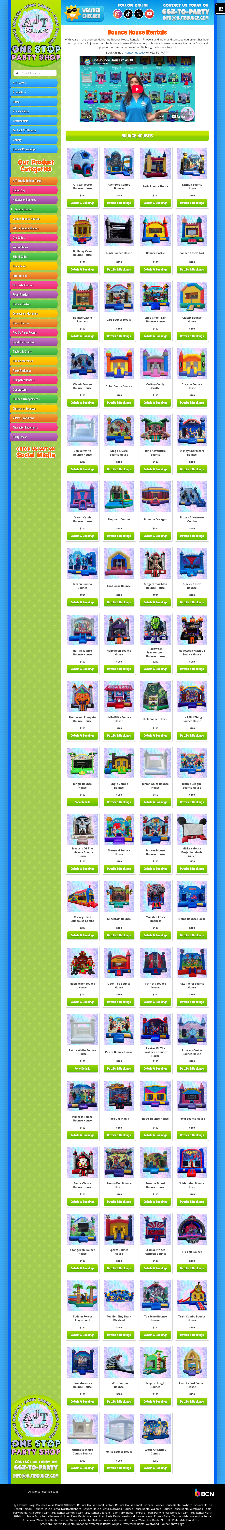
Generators (20, 389)
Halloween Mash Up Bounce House (192, 652)
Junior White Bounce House (155, 785)
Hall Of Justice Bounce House (82, 652)
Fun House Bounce (119, 586)
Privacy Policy (21, 111)
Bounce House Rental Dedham (134, 1505)
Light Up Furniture (24, 342)
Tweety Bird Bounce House (192, 1385)
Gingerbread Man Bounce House (155, 586)
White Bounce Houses (26, 228)
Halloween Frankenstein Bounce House (155, 652)
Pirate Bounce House (119, 1052)
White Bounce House (118, 1451)
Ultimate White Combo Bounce (82, 1451)
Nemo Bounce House (192, 919)
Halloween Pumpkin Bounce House (82, 719)
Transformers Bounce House (82, 1385)
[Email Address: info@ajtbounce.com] (36, 1476)
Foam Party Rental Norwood (44, 1516)
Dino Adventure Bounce (155, 452)
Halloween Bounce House (119, 652)
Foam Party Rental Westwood (116, 1516)
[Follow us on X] (138, 14)
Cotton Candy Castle (155, 386)
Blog (32, 1505)
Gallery (17, 140)
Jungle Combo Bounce (119, 785)
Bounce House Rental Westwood (183, 1509)
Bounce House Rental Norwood (102, 1509)
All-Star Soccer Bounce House (82, 186)
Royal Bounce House (192, 1118)
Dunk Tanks (20, 266)
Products (18, 92)
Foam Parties (21, 294)
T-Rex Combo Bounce (119, 1385)
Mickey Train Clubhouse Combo (82, 919)
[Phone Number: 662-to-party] (36, 1468)
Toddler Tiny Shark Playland (118, 1318)
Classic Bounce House (192, 319)
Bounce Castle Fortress (82, 319)
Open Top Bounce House (118, 985)
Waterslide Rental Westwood (141, 1524)
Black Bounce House (119, 253)
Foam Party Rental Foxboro (128, 1512)
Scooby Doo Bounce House (119, 1185)
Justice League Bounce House (192, 785)
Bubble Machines (23, 361)
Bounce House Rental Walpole (142, 1509)
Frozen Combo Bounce (82, 586)
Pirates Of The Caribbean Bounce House (155, 1052)
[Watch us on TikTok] (127, 14)
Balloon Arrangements (26, 399)
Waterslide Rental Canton (52, 1520)
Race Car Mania (119, 1118)
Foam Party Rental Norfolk (163, 1512)
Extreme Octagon (155, 519)
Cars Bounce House (118, 319)
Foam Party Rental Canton (58, 1512)
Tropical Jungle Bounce (155, 1385)
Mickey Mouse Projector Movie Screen (192, 852)
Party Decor (20, 437)
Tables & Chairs (22, 351)
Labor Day (19, 190)
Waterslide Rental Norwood (71, 1524)
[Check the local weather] (85, 14)
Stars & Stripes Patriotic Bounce (155, 1251)
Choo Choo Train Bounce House (155, 319)
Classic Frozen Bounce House (82, 386)
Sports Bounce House (119, 1251)
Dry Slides (19, 237)
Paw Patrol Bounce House (192, 985)
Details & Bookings (82, 203)
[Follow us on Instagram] (117, 14)
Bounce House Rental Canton (95, 1505)
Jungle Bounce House (82, 785)
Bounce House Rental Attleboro (55, 1505)
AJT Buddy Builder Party (27, 180)
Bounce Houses (23, 209)
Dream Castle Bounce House (82, 519)
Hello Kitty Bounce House (119, 719)
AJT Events (19, 83)
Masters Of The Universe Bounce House (82, 852)
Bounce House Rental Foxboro (173, 1505)
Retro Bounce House (155, 1118)
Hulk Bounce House (155, 719)
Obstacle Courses (23, 285)
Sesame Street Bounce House (155, 1185)
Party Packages (22, 370)
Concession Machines (25, 313)
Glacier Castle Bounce (192, 586)
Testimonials (20, 121)
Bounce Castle (155, 253)
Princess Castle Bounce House (192, 1052)
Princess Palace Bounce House (82, 1118)
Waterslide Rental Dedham (86, 1520)
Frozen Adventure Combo (192, 519)
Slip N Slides (20, 257)
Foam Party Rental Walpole (80, 1516)
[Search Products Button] (17, 73)
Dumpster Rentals (24, 380)
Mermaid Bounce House (119, 852)
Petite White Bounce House (82, 1052)
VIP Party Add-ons (23, 418)
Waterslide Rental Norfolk (154, 1520)
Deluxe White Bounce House (82, 452)
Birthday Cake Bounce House (82, 253)
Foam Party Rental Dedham (93, 1512)
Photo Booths (21, 323)
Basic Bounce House (155, 186)
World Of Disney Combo (155, 1451)
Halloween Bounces (24, 199)
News (148, 1516)
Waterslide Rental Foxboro (120, 1520)
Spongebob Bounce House (82, 1251)
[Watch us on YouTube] (148, 14)
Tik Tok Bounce (192, 1252)
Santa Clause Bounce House (82, 1185)
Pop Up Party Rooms (25, 332)
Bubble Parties (22, 304)
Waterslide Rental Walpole (105, 1524)
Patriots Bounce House (155, 985)
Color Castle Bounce (119, 386)
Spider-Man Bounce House (192, 1185)
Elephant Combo (119, 519)
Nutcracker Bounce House (82, 985)
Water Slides (20, 247)
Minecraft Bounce (119, 919)
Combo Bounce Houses (26, 218)
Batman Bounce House (192, 186)
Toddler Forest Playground (82, 1318)
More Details (82, 802)
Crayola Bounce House (192, 386)
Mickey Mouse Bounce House (155, 852)
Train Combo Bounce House (192, 1318)
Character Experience (25, 427)
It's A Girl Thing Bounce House (192, 719)
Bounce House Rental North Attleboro (57, 1509)
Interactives (20, 276)
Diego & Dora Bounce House (119, 452)
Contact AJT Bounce (24, 130)
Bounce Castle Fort (192, 253)
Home (16, 102)
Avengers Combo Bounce (119, 186)
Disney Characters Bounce (192, 452)
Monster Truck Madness (155, 919)
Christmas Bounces (24, 408)
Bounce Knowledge (24, 149)
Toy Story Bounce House (155, 1318)
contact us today (135, 52)
